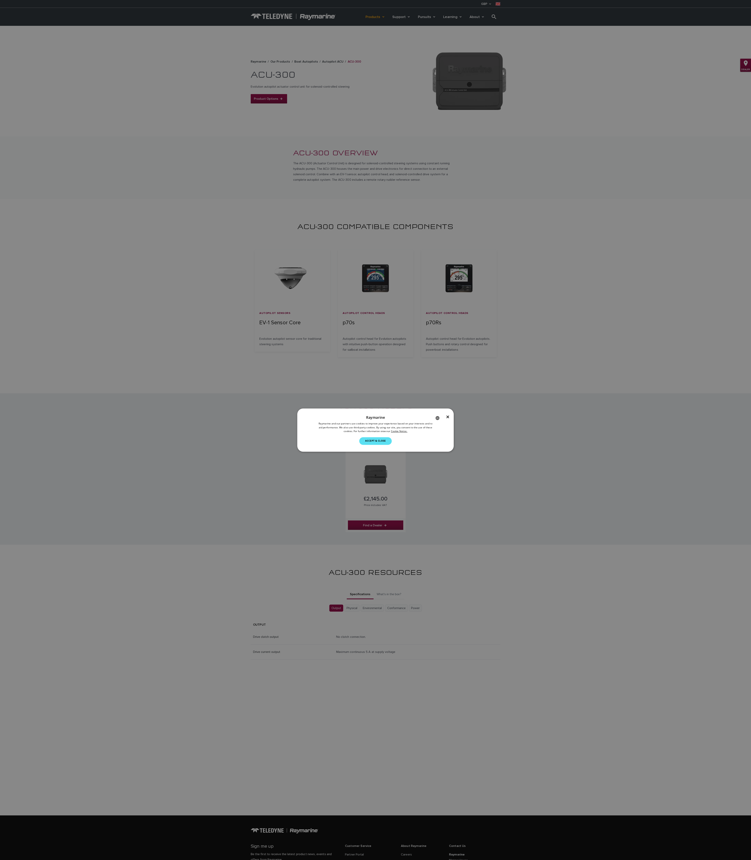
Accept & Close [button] (375, 441)
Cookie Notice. (399, 431)
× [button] (447, 417)
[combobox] (437, 418)
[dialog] (375, 430)
